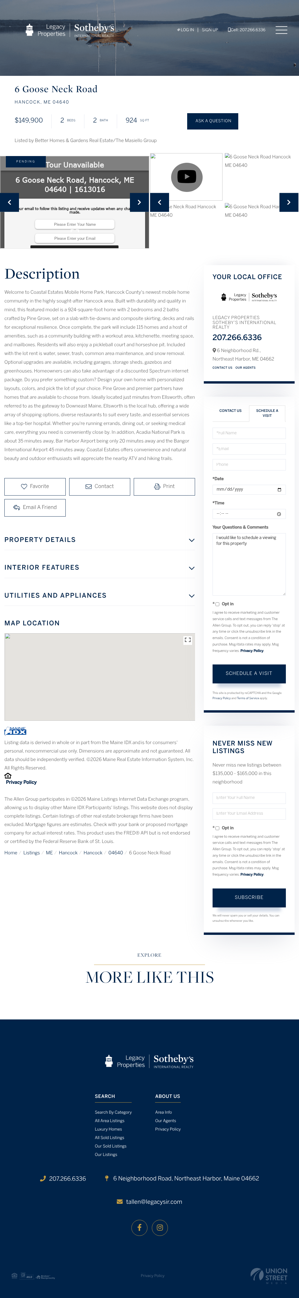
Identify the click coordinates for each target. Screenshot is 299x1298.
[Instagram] (160, 1228)
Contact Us (223, 368)
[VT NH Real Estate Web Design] (269, 1276)
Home (10, 853)
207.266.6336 (237, 338)
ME (49, 853)
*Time (219, 503)
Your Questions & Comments (241, 527)
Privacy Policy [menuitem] (168, 1129)
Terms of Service (248, 698)
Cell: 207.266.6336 (248, 30)
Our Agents (245, 368)
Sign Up (210, 30)
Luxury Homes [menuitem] (108, 1129)
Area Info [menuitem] (163, 1113)
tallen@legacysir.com (154, 1202)
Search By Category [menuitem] (113, 1113)
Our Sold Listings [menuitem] (111, 1146)
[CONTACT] (212, 121)
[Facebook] (139, 1228)
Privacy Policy (21, 783)
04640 (115, 853)
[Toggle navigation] (281, 30)
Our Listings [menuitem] (106, 1155)
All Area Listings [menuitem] (109, 1121)
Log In (187, 30)
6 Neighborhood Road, (185, 1179)
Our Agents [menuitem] (165, 1121)
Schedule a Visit (267, 414)
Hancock (68, 853)
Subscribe (249, 897)
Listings (31, 853)
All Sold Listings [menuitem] (109, 1138)
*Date (218, 479)
